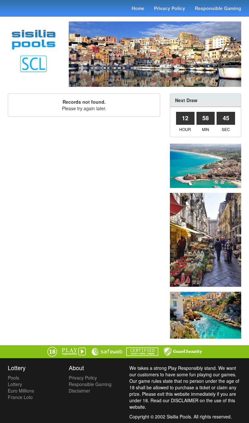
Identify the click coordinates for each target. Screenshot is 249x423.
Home (138, 8)
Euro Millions (21, 390)
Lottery (15, 384)
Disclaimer (79, 390)
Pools (13, 377)
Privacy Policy (169, 8)
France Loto (20, 397)
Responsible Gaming (218, 8)
